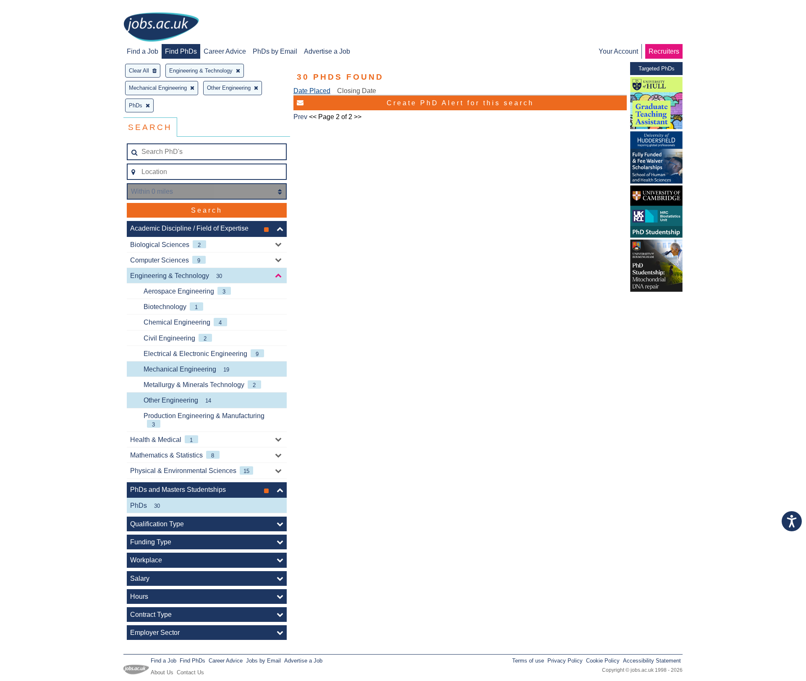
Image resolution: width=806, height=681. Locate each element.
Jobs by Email (263, 661)
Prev (300, 116)
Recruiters (664, 51)
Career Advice (225, 51)
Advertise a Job (327, 51)
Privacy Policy (565, 661)
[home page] (161, 27)
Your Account (618, 51)
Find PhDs (181, 51)
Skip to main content (33, 7)
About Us (162, 672)
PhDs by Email (275, 51)
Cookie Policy (603, 661)
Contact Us (190, 672)
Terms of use (528, 661)
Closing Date (356, 90)
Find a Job (142, 51)
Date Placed (311, 90)
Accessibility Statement (652, 661)
